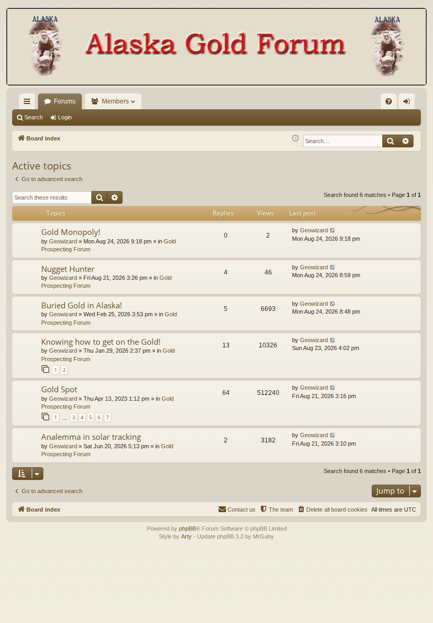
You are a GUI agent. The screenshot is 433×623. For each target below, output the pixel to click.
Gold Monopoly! (70, 231)
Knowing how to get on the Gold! (101, 341)
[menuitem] (389, 101)
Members (115, 101)
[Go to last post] (333, 230)
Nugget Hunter (68, 268)
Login (65, 117)
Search (33, 117)
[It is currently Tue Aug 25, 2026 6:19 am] (295, 139)
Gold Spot (59, 389)
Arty (186, 536)
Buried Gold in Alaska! (81, 305)
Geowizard (63, 241)
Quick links (29, 103)
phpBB (187, 528)
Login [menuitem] (409, 103)
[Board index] (216, 48)
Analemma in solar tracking (91, 436)
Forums (65, 101)
